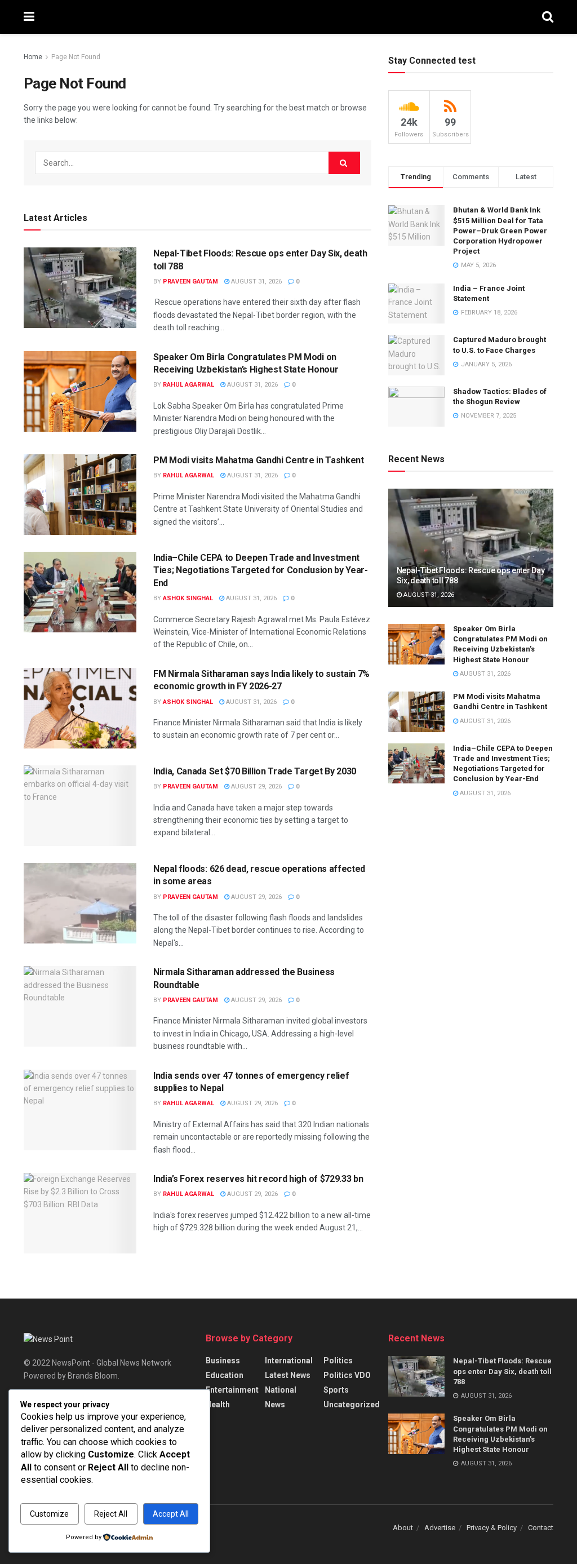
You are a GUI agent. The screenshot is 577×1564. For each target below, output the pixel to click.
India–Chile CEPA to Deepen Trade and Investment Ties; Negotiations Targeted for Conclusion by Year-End (260, 570)
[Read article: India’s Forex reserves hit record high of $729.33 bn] (80, 1213)
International (289, 1360)
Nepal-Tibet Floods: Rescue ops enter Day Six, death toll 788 (502, 1371)
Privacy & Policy (492, 1527)
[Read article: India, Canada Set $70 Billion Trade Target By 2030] (80, 805)
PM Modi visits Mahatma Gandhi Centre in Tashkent (258, 460)
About (403, 1527)
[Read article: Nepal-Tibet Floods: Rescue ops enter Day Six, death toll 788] (80, 287)
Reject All (110, 1513)
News (275, 1404)
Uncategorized (351, 1404)
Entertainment (232, 1389)
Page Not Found (75, 57)
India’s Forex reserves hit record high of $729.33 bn (258, 1178)
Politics (338, 1360)
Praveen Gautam (190, 281)
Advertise (439, 1527)
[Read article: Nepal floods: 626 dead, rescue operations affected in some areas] (80, 903)
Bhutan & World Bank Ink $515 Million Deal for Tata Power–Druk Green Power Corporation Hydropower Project (500, 230)
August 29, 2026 (255, 786)
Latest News (287, 1375)
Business (223, 1360)
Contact (540, 1527)
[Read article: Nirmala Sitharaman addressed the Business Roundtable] (80, 1006)
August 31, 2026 (255, 281)
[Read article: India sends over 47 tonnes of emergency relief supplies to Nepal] (80, 1110)
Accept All (171, 1513)
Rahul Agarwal (188, 384)
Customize (49, 1513)
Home (33, 57)
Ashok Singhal (188, 598)
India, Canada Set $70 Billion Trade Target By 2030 (254, 771)
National (280, 1389)
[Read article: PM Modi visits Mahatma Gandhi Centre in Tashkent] (80, 494)
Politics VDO (347, 1375)
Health (218, 1404)
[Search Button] (547, 17)
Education (224, 1375)
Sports (336, 1389)
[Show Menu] (29, 17)
